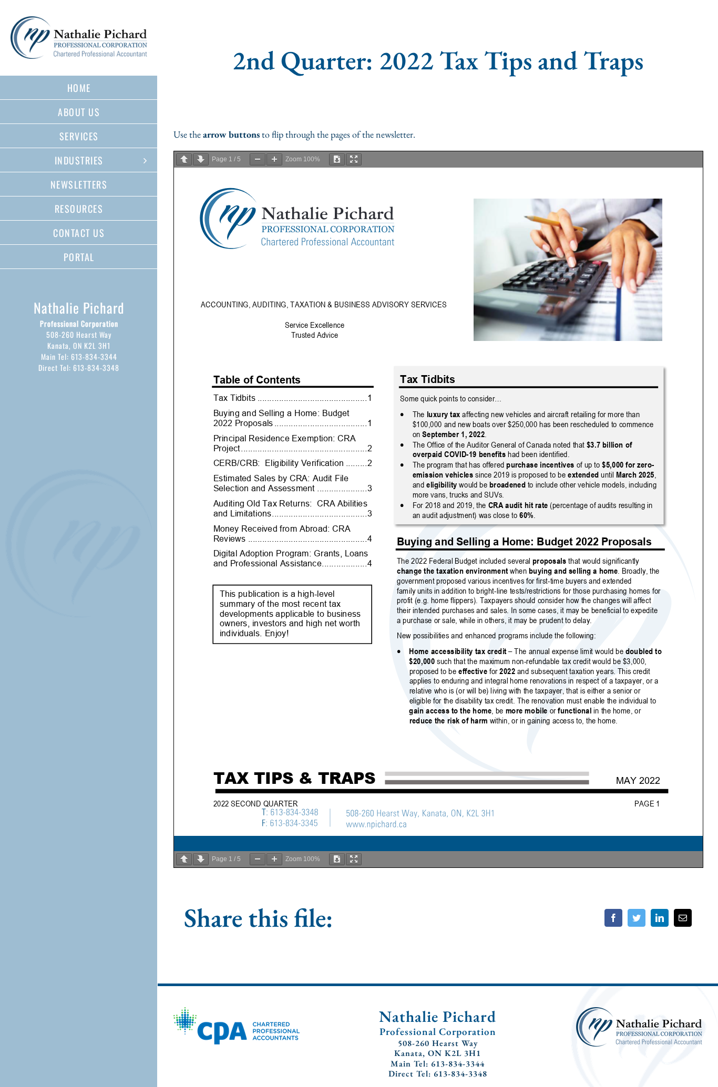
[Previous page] (184, 159)
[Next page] (201, 159)
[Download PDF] (337, 159)
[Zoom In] (274, 159)
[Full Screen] (354, 159)
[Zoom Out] (257, 159)
